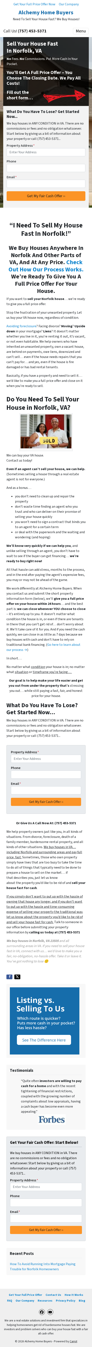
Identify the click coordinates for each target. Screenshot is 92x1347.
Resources (45, 1301)
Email (12, 177)
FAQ (9, 1301)
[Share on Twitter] (17, 977)
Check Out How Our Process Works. (46, 266)
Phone (11, 161)
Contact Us (53, 1295)
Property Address (21, 145)
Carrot (73, 1341)
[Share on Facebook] (9, 977)
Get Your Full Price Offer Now (34, 4)
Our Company (69, 4)
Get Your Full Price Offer (25, 1295)
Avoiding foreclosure (21, 326)
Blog (82, 1301)
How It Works (74, 1295)
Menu (81, 31)
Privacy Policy (65, 1301)
